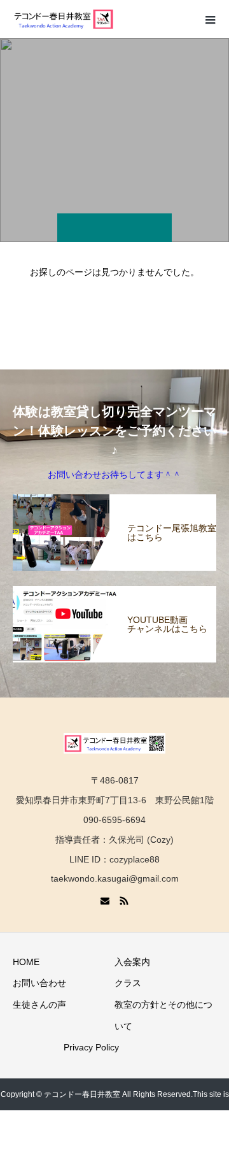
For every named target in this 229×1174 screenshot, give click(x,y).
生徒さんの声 (39, 1004)
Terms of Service (103, 1158)
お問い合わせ (39, 983)
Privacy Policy (91, 1047)
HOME (26, 962)
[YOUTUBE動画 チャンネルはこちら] (114, 593)
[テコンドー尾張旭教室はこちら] (114, 502)
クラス (127, 983)
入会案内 (132, 962)
